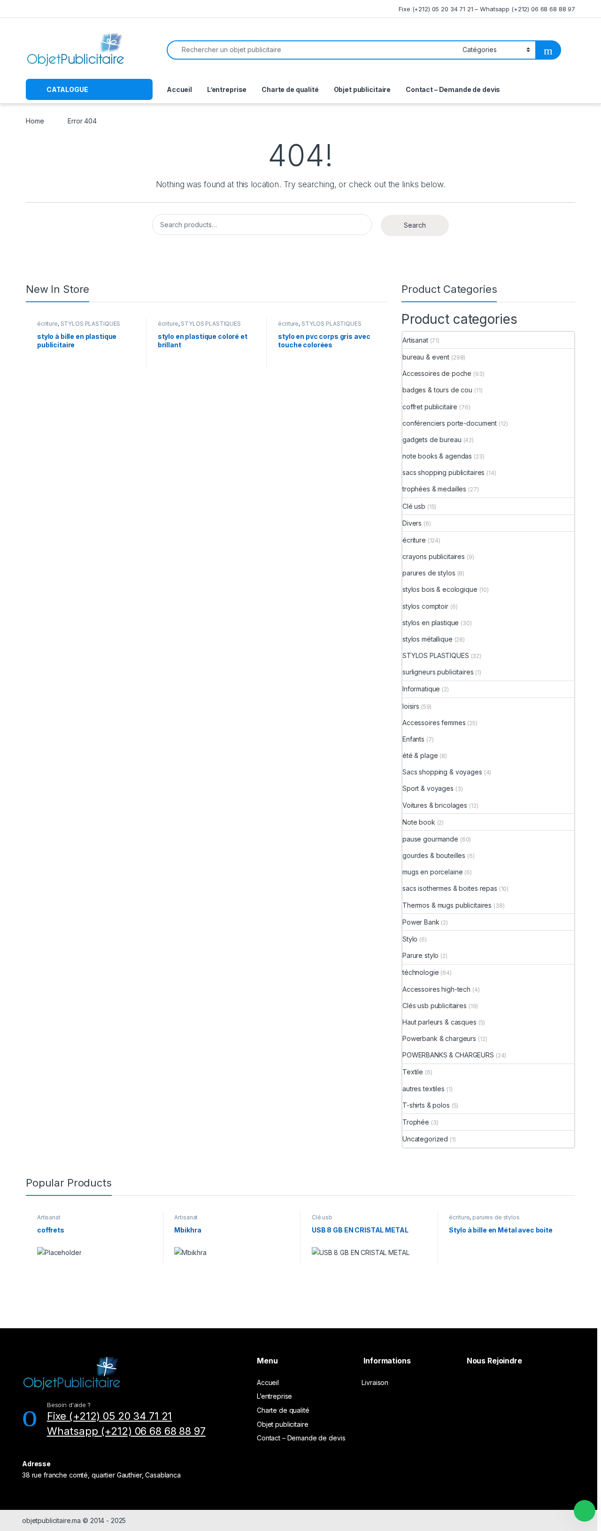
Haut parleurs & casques (439, 1022)
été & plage (420, 755)
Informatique (421, 689)
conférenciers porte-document (449, 423)
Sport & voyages (428, 788)
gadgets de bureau (432, 440)
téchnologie (420, 972)
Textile (412, 1072)
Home (35, 121)
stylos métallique (427, 639)
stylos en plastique (430, 623)
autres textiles (423, 1089)
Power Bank (420, 922)
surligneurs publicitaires (438, 672)
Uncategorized (425, 1139)
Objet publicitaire (362, 89)
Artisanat (415, 340)
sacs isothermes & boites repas (449, 888)
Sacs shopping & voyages (442, 772)
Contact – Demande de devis (453, 89)
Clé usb (413, 506)
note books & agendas (437, 456)
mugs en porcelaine (432, 872)
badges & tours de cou (437, 390)
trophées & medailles (434, 489)
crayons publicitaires (433, 556)
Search (415, 225)
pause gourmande (430, 839)
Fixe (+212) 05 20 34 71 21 (109, 1416)
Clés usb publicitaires (434, 1006)
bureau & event (425, 357)
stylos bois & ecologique (440, 589)
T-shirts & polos (426, 1105)
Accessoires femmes (433, 723)
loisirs (410, 706)
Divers (412, 523)
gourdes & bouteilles (433, 855)
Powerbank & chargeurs (439, 1038)
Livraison (375, 1382)
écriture (47, 323)
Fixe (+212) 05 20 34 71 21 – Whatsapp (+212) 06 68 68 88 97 (487, 9)
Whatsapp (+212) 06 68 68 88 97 (126, 1431)
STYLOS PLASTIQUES (91, 323)
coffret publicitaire (429, 407)
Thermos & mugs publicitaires (447, 905)
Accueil (179, 89)
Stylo (409, 939)
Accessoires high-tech (436, 989)
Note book (418, 822)
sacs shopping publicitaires (443, 472)
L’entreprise (227, 89)
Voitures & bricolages (434, 805)
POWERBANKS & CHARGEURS (448, 1055)
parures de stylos (428, 573)
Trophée (415, 1122)
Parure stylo (420, 955)
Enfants (413, 739)
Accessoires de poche (436, 373)
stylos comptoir (425, 606)
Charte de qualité (290, 89)
